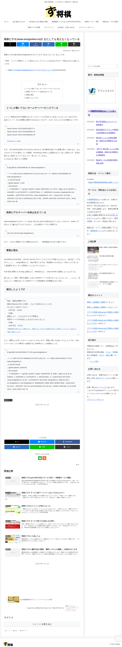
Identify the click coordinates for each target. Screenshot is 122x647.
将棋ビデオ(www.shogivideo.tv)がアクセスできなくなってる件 (32, 70)
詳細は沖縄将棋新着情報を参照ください (103, 182)
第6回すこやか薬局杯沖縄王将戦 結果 (107, 161)
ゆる (100, 315)
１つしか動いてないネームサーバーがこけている (43, 88)
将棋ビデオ (9, 400)
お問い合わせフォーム (99, 378)
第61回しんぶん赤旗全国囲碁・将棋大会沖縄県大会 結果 (106, 141)
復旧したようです (32, 98)
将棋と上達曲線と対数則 (96, 302)
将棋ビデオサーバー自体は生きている (39, 91)
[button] (74, 44)
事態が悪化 (30, 95)
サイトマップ (101, 387)
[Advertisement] (42, 419)
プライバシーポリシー (95, 400)
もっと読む (94, 361)
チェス (108, 352)
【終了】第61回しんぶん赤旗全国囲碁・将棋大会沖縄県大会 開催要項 (107, 152)
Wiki (107, 355)
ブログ (101, 355)
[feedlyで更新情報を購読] (40, 458)
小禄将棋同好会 (93, 199)
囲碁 (102, 352)
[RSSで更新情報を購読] (44, 458)
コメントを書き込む (42, 624)
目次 (39, 84)
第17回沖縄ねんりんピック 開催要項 (106, 123)
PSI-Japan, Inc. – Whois (14, 141)
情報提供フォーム (97, 231)
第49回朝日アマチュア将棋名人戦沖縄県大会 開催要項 (107, 131)
